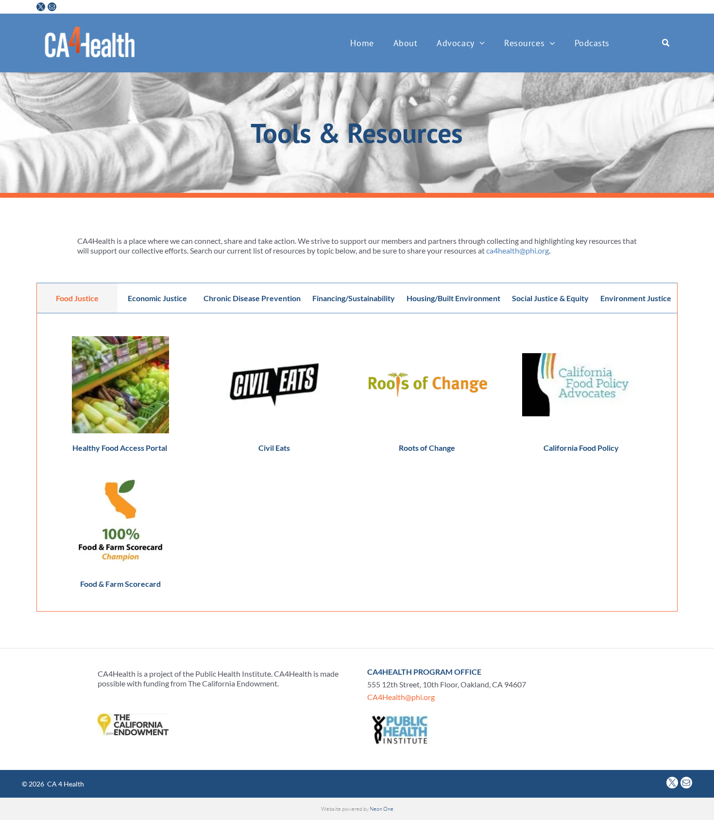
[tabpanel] (357, 462)
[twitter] (40, 8)
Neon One (381, 808)
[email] (52, 8)
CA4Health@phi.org (401, 696)
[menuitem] (361, 43)
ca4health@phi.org (517, 250)
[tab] (77, 298)
